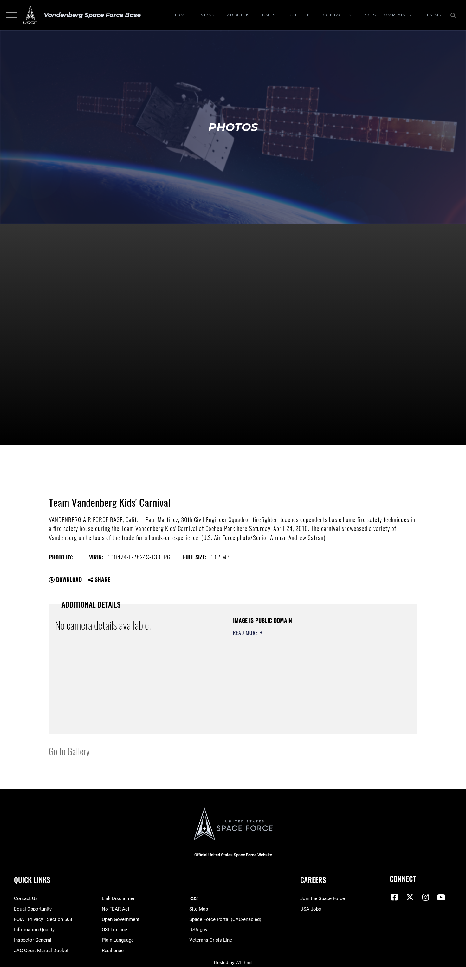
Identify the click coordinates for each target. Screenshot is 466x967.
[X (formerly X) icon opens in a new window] (410, 897)
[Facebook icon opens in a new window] (394, 897)
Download (68, 579)
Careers (313, 879)
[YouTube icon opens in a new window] (441, 897)
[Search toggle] (454, 15)
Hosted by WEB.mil (233, 962)
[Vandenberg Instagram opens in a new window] (425, 897)
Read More (246, 633)
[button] (10, 15)
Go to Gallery (69, 751)
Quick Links (32, 879)
